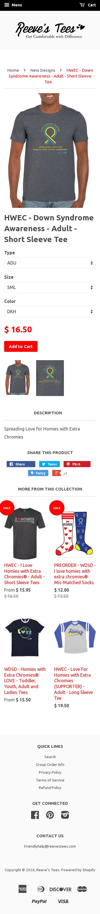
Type (9, 252)
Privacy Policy (50, 772)
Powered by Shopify (78, 870)
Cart (91, 5)
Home (13, 70)
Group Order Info (50, 764)
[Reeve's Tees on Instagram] (65, 817)
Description (48, 412)
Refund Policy (50, 787)
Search (50, 756)
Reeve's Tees (47, 870)
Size (9, 277)
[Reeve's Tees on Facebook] (35, 817)
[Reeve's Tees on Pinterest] (50, 817)
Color (10, 301)
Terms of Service (50, 780)
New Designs (42, 70)
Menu (16, 5)
